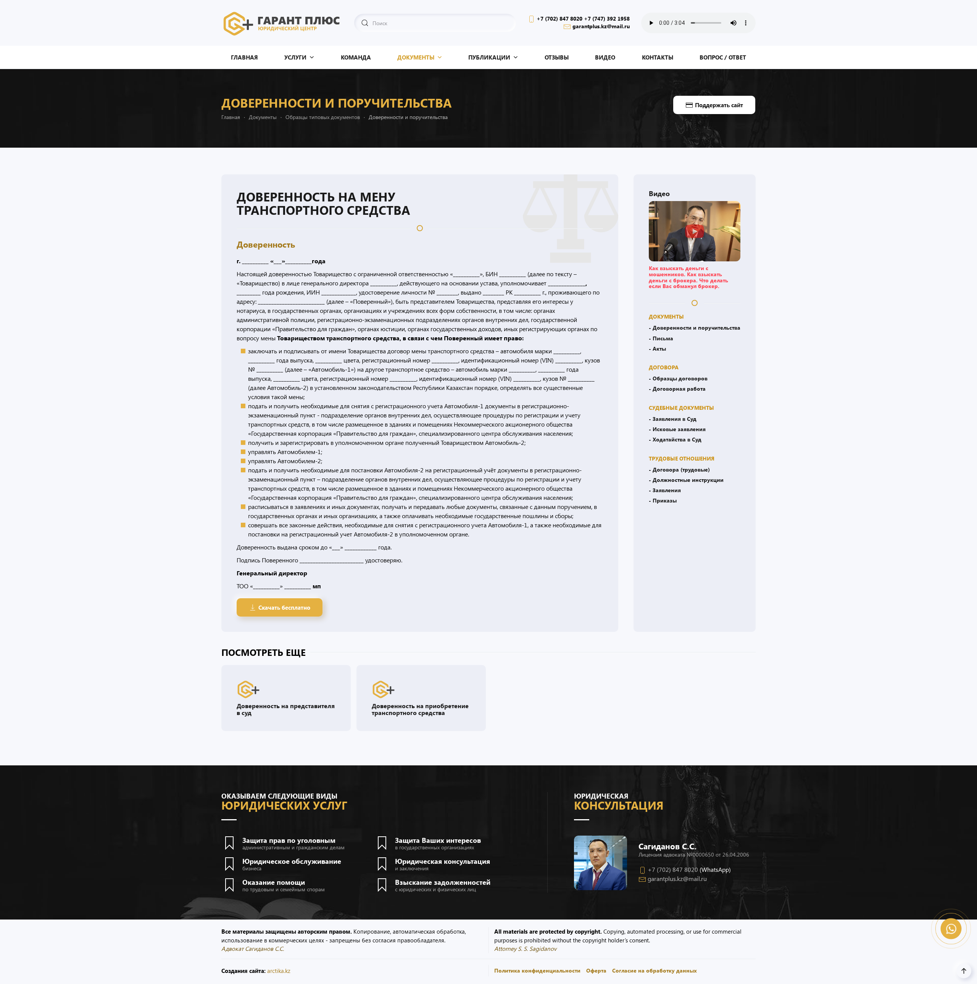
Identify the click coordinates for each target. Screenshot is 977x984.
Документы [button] (415, 57)
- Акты (657, 348)
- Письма (661, 338)
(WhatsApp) (715, 869)
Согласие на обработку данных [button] (654, 970)
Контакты (657, 57)
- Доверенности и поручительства (694, 327)
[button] (694, 230)
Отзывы (557, 57)
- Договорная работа (677, 388)
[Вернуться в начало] (282, 23)
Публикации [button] (489, 57)
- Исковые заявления (677, 429)
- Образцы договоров (678, 378)
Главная (244, 57)
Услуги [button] (295, 57)
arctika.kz (278, 970)
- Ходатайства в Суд (675, 439)
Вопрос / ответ (723, 57)
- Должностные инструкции (686, 479)
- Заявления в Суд (672, 418)
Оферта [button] (596, 970)
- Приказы (663, 500)
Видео (605, 57)
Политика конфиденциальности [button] (537, 970)
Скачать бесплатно (284, 607)
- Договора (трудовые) (679, 469)
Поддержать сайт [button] (719, 105)
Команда (356, 57)
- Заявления (665, 490)
